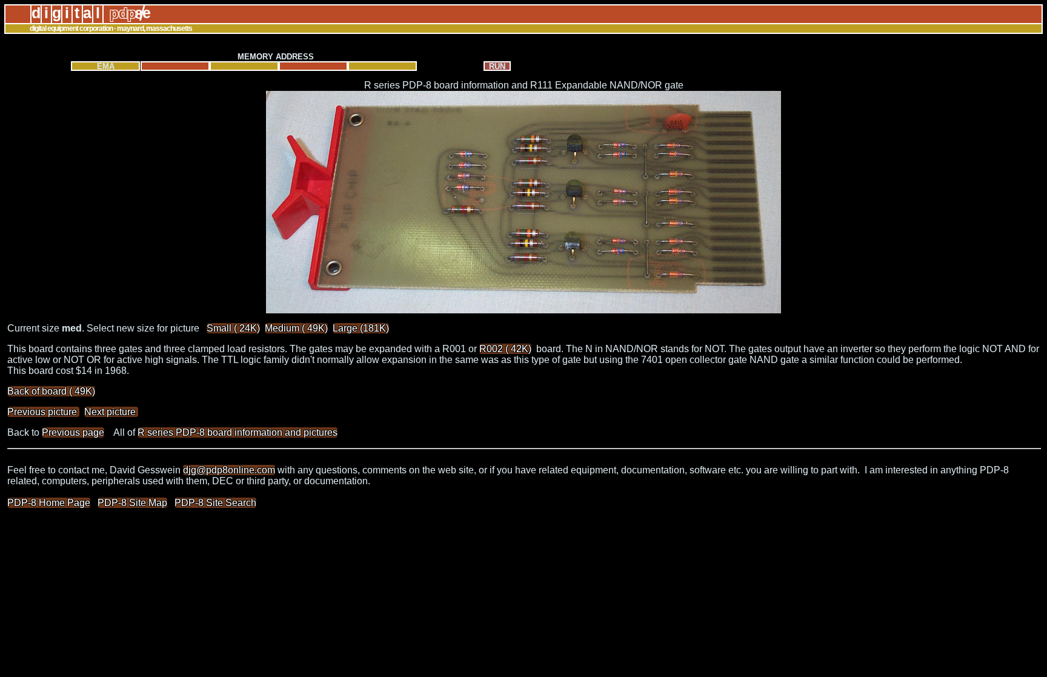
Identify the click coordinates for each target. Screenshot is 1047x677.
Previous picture (43, 412)
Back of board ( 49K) (51, 391)
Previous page (73, 432)
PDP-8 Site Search (215, 503)
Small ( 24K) (233, 328)
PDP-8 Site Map (132, 503)
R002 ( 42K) (505, 349)
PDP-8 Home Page (48, 503)
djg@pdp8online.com (229, 470)
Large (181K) (361, 328)
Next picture (111, 412)
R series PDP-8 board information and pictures (237, 432)
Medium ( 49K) (296, 328)
